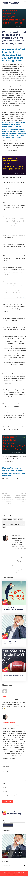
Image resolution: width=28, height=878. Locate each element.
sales (23, 521)
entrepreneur (5, 521)
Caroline (4, 696)
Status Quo (17, 524)
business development (7, 519)
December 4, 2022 (8, 855)
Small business (10, 524)
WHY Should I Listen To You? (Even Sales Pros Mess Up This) (13, 608)
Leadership (18, 521)
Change (14, 519)
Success (22, 524)
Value (4, 527)
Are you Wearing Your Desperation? (11, 642)
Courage (20, 519)
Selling (4, 524)
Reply (16, 699)
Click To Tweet (19, 297)
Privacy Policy (20, 872)
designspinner (19, 874)
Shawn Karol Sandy (16, 535)
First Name (6, 822)
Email (4, 820)
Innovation (12, 521)
